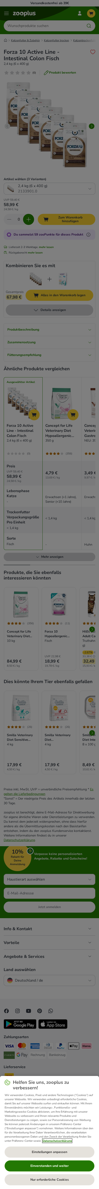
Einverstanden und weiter (49, 1166)
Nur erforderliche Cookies (49, 1179)
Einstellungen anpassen (49, 1152)
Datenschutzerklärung (57, 1141)
